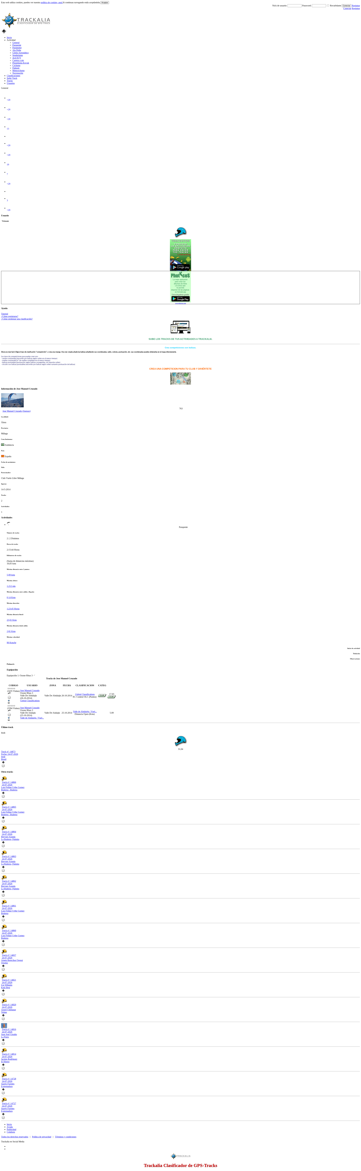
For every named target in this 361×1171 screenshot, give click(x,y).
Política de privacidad (41, 1137)
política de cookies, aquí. (52, 2)
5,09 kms (11, 575)
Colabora (11, 1132)
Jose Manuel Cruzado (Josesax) (17, 411)
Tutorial (4, 314)
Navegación (17, 73)
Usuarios (11, 83)
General (15, 42)
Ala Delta (16, 50)
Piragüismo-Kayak (20, 63)
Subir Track (12, 78)
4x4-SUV (16, 58)
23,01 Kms (12, 620)
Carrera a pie (18, 60)
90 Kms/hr (11, 642)
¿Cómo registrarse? (9, 316)
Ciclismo (16, 65)
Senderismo (17, 55)
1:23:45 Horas (13, 609)
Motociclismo (18, 70)
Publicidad (11, 1129)
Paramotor (17, 47)
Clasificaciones (13, 75)
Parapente (16, 45)
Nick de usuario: (280, 5)
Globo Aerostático (20, 53)
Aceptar (105, 3)
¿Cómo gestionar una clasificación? (17, 319)
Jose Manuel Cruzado (29, 690)
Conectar (346, 6)
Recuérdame (335, 5)
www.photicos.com (180, 303)
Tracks (10, 80)
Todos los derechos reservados (14, 1137)
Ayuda (10, 1127)
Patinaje (15, 68)
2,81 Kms (11, 631)
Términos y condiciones (65, 1137)
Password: (307, 5)
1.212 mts (11, 586)
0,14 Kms (11, 597)
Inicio (9, 37)
